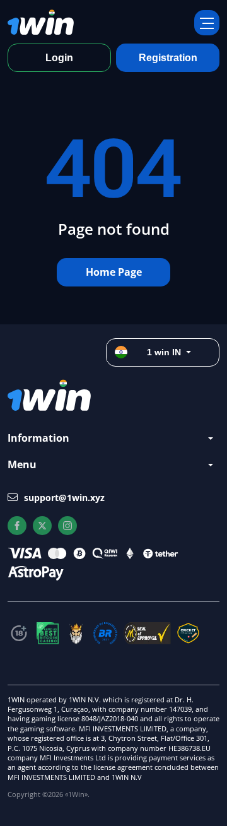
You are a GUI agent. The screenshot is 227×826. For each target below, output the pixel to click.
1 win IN (164, 352)
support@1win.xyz (64, 498)
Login (59, 57)
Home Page (114, 272)
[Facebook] (17, 525)
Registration (168, 57)
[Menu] (206, 22)
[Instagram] (67, 525)
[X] (42, 525)
